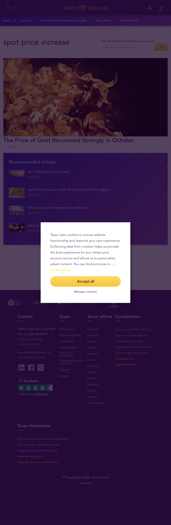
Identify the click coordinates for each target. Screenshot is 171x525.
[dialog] (85, 262)
